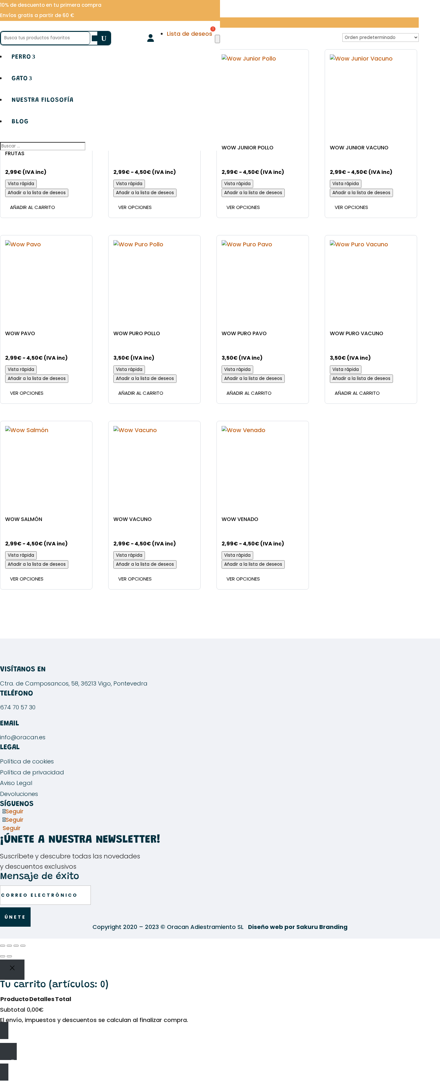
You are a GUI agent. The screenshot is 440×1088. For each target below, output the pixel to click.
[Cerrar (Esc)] (22, 946)
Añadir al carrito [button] (32, 207)
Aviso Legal (16, 783)
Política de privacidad (32, 772)
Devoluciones (19, 794)
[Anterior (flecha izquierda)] (2, 956)
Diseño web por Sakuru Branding (298, 927)
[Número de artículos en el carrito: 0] (217, 39)
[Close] (12, 969)
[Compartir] (16, 946)
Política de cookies (27, 761)
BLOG (20, 121)
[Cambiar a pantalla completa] (9, 946)
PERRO (21, 57)
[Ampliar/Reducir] (2, 946)
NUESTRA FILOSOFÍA (42, 100)
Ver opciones (135, 207)
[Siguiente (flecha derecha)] (9, 956)
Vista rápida (21, 184)
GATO (20, 78)
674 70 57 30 (17, 707)
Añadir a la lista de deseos (37, 193)
